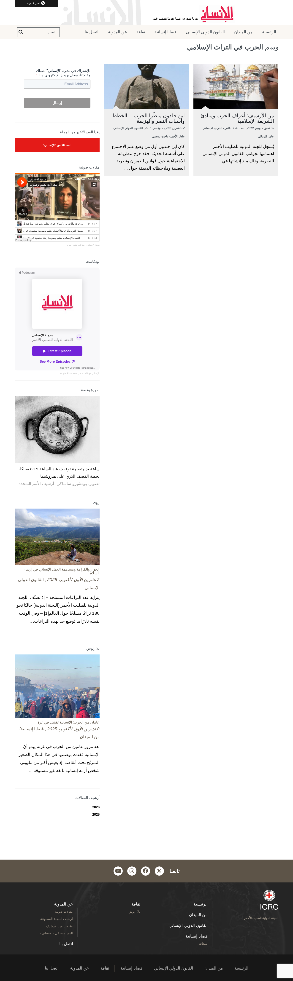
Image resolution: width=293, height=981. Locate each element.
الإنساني (95, 373)
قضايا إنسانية (165, 32)
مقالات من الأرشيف (59, 926)
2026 (96, 807)
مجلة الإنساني (93, 245)
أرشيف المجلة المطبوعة (56, 919)
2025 (96, 814)
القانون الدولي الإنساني (205, 32)
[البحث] (20, 32)
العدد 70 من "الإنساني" (57, 145)
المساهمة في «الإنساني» (56, 933)
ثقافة (140, 32)
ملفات (203, 943)
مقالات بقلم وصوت (75, 245)
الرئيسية (269, 32)
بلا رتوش (134, 911)
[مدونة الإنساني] (146, 12)
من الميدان (243, 32)
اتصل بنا (91, 32)
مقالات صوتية (64, 911)
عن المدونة (117, 32)
